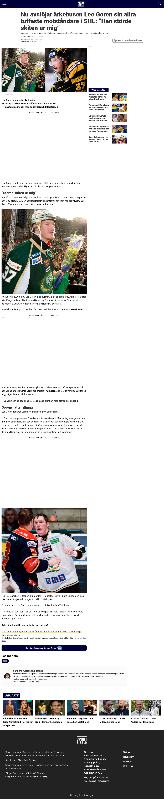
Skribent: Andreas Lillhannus (32, 37)
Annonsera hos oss (95, 769)
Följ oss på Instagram (96, 781)
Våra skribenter (93, 755)
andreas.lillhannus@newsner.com (33, 679)
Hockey (34, 33)
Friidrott (128, 766)
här (37, 682)
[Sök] (159, 4)
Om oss (88, 752)
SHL (5, 661)
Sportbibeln (25, 33)
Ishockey (128, 756)
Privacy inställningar (82, 795)
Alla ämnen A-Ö (93, 772)
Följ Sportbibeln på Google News (41, 648)
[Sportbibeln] (81, 4)
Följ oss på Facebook (96, 777)
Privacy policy (92, 762)
